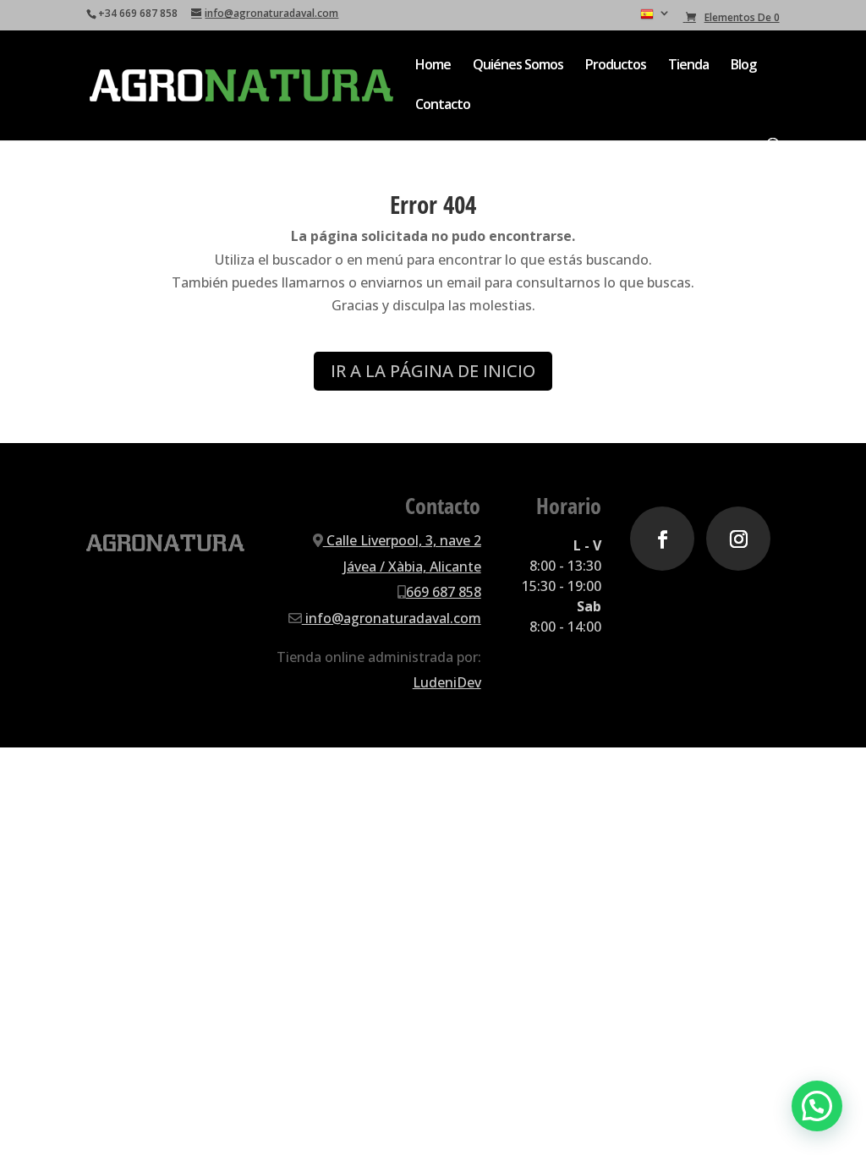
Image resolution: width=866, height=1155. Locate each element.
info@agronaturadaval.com (391, 618)
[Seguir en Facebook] (662, 538)
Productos (615, 66)
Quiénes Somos (518, 66)
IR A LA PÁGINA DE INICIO (433, 370)
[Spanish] (655, 19)
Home (433, 66)
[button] (817, 1106)
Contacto (442, 105)
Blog (743, 66)
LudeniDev (447, 682)
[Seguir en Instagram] (738, 538)
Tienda (688, 66)
